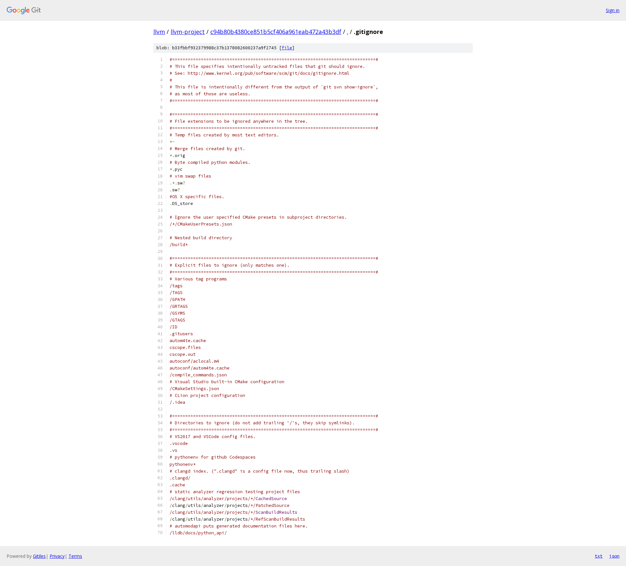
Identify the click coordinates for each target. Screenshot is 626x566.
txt (599, 556)
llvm (159, 32)
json (614, 556)
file (287, 48)
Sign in (612, 10)
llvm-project (188, 32)
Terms (75, 556)
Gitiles (39, 556)
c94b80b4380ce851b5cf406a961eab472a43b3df (275, 32)
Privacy (57, 556)
